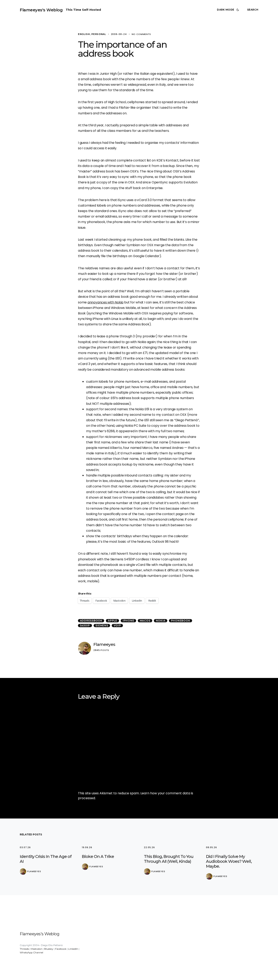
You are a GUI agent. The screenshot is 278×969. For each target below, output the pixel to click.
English (84, 34)
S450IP (85, 625)
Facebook (60, 948)
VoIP (117, 625)
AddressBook (91, 620)
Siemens (101, 625)
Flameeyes (104, 644)
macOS (145, 620)
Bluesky (48, 948)
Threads (24, 948)
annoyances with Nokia (105, 302)
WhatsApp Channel (31, 952)
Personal (98, 34)
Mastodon (36, 948)
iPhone (128, 620)
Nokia (160, 620)
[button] (229, 9)
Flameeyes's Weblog (41, 10)
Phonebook (180, 620)
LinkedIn (73, 948)
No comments (141, 34)
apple (112, 620)
